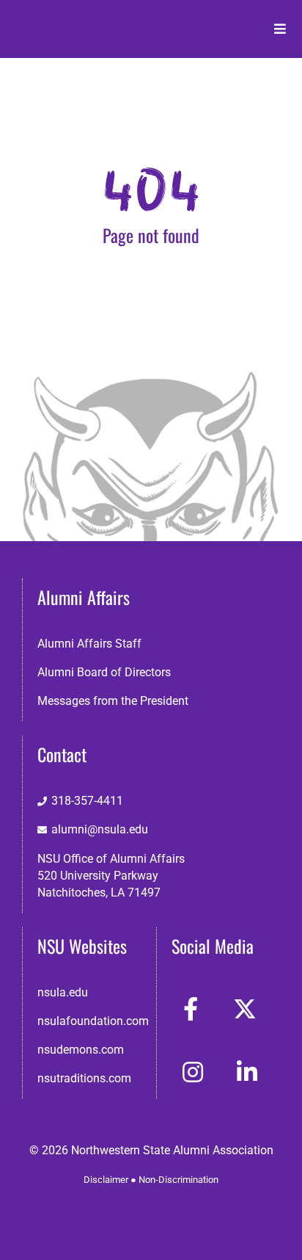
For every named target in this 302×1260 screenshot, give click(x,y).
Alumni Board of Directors (104, 672)
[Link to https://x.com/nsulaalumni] (245, 1009)
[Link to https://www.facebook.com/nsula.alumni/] (190, 1009)
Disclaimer (106, 1179)
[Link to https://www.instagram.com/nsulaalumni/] (193, 1072)
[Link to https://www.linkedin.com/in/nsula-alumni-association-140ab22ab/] (247, 1072)
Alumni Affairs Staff (89, 644)
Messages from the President (112, 701)
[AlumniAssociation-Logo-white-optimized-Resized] (74, 21)
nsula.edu (62, 992)
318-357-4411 (87, 801)
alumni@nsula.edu (99, 829)
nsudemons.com (80, 1050)
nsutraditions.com (84, 1078)
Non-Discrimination (178, 1179)
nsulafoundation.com (93, 1021)
